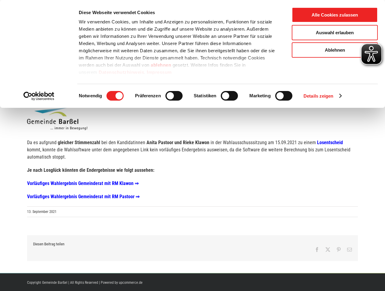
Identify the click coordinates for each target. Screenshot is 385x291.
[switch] (174, 96)
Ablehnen (335, 50)
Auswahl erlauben (335, 32)
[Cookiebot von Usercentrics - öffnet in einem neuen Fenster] (39, 96)
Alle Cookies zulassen (335, 14)
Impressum (159, 72)
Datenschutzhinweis (121, 72)
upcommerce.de (131, 282)
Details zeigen (318, 96)
